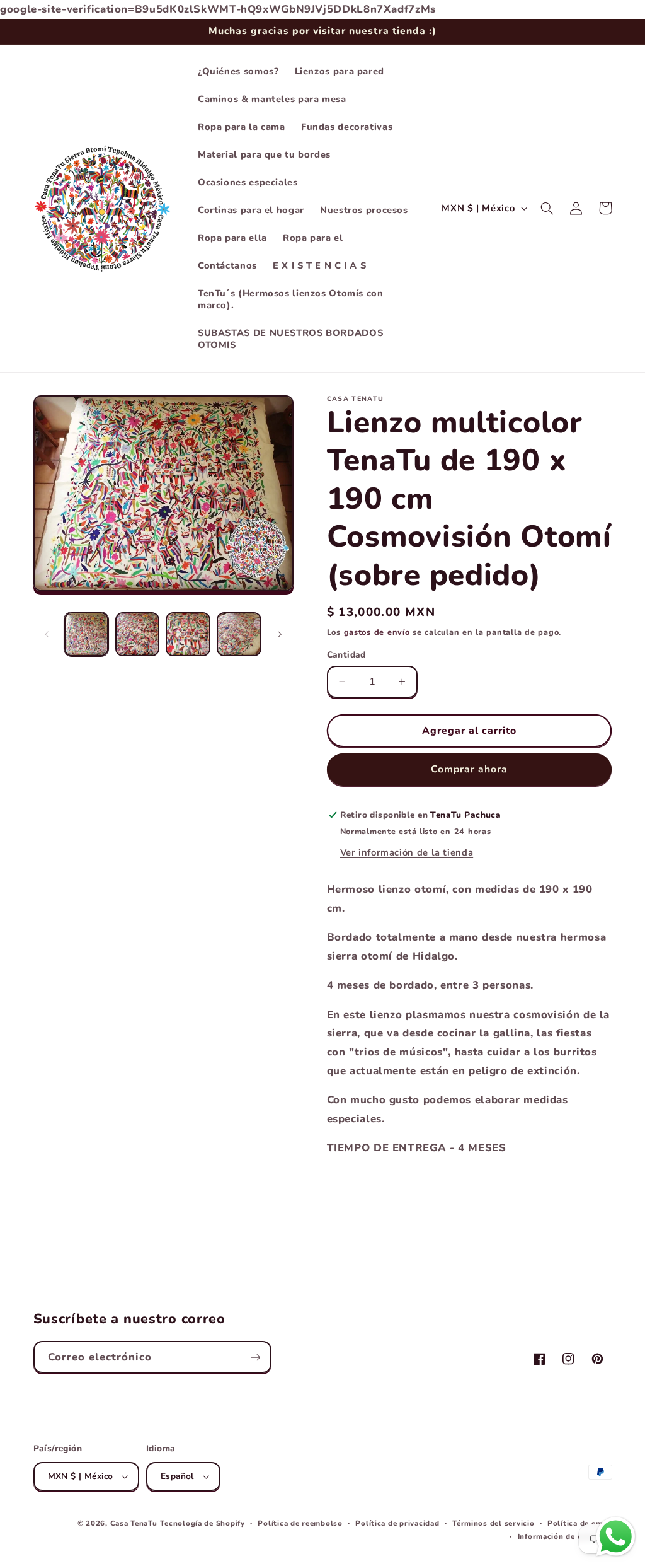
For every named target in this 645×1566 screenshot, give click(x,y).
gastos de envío (377, 632)
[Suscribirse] (255, 1357)
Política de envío (579, 1523)
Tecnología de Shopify (202, 1523)
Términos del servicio (493, 1523)
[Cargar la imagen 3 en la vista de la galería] (188, 634)
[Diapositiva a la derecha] (280, 634)
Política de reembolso (300, 1523)
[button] (547, 208)
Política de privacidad (397, 1523)
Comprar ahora (469, 769)
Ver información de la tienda (407, 852)
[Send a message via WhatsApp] (616, 1537)
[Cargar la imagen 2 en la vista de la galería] (137, 634)
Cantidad (346, 655)
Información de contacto (565, 1536)
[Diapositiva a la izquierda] (47, 634)
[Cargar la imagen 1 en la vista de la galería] (86, 634)
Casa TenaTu (133, 1523)
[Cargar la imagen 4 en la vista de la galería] (239, 634)
